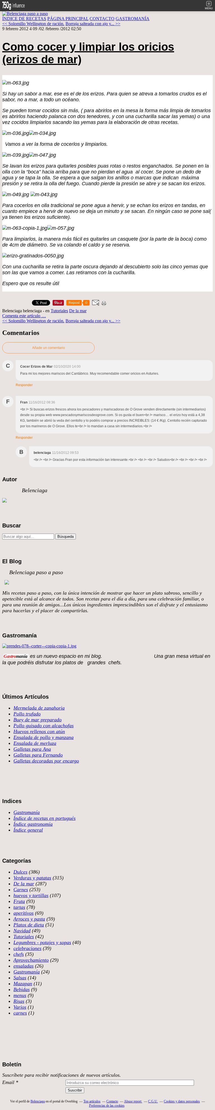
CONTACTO (102, 18)
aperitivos (23, 913)
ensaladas (23, 966)
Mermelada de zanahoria (39, 708)
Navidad (22, 930)
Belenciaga (38, 1101)
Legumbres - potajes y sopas (42, 942)
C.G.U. (153, 1101)
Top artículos (92, 1101)
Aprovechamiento (31, 960)
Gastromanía (26, 812)
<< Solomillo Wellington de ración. (33, 23)
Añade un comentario (48, 348)
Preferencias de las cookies (107, 1105)
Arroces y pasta (29, 919)
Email (8, 1082)
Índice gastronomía (33, 824)
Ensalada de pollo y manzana (43, 737)
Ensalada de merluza (34, 743)
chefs (18, 954)
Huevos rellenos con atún (39, 731)
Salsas (19, 977)
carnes (20, 1013)
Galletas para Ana (32, 749)
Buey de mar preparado (37, 719)
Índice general (28, 830)
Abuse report (133, 1101)
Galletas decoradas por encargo (46, 761)
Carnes (20, 889)
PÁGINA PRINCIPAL (67, 18)
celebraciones (27, 948)
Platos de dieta (28, 925)
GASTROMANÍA (132, 18)
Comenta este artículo (21, 315)
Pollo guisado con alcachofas (43, 725)
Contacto (112, 1101)
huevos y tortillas (30, 895)
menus (19, 995)
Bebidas (21, 989)
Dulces (20, 872)
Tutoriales (59, 310)
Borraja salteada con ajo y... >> (93, 23)
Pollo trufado (27, 714)
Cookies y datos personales (182, 1101)
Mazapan (22, 983)
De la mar (78, 310)
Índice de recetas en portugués (44, 818)
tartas (19, 907)
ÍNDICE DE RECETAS (24, 18)
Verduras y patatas (32, 878)
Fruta (19, 901)
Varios (19, 1007)
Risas (18, 1001)
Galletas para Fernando (38, 755)
